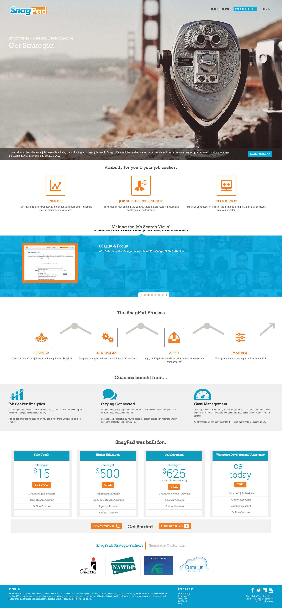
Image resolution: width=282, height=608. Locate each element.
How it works (183, 596)
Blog (180, 603)
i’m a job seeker (245, 9)
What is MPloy (184, 593)
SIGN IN (266, 9)
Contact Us (182, 601)
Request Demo (220, 9)
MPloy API (182, 598)
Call (107, 485)
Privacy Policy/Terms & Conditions (259, 596)
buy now (41, 485)
